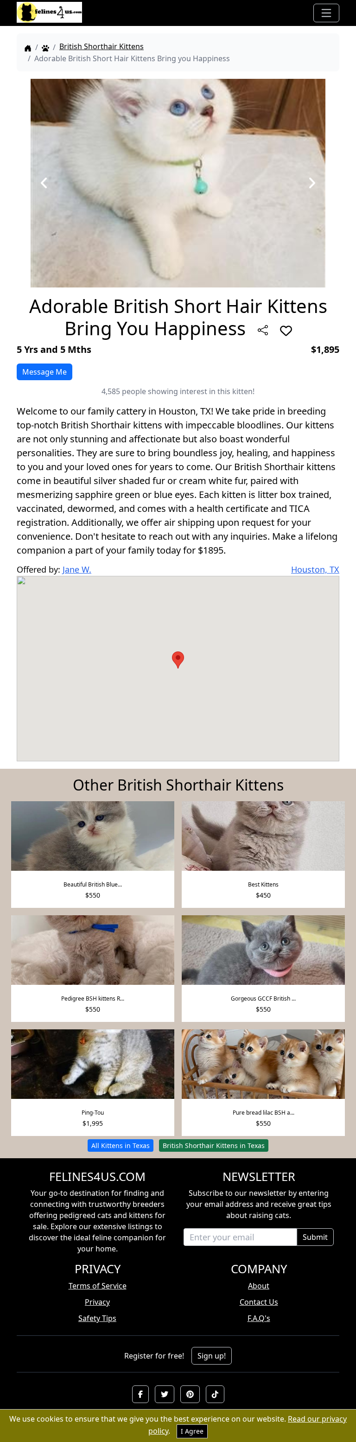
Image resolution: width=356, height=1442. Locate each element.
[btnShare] (263, 330)
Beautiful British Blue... (93, 884)
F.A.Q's (259, 1318)
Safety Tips (97, 1318)
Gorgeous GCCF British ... (263, 998)
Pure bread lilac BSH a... (263, 1113)
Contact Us (259, 1302)
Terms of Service (98, 1286)
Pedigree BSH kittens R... (92, 998)
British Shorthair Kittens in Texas (214, 1145)
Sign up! (211, 1356)
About (258, 1286)
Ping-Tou (93, 1113)
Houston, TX (315, 569)
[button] (140, 1394)
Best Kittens (263, 884)
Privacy (97, 1302)
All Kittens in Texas (120, 1145)
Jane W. (77, 569)
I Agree (192, 1431)
